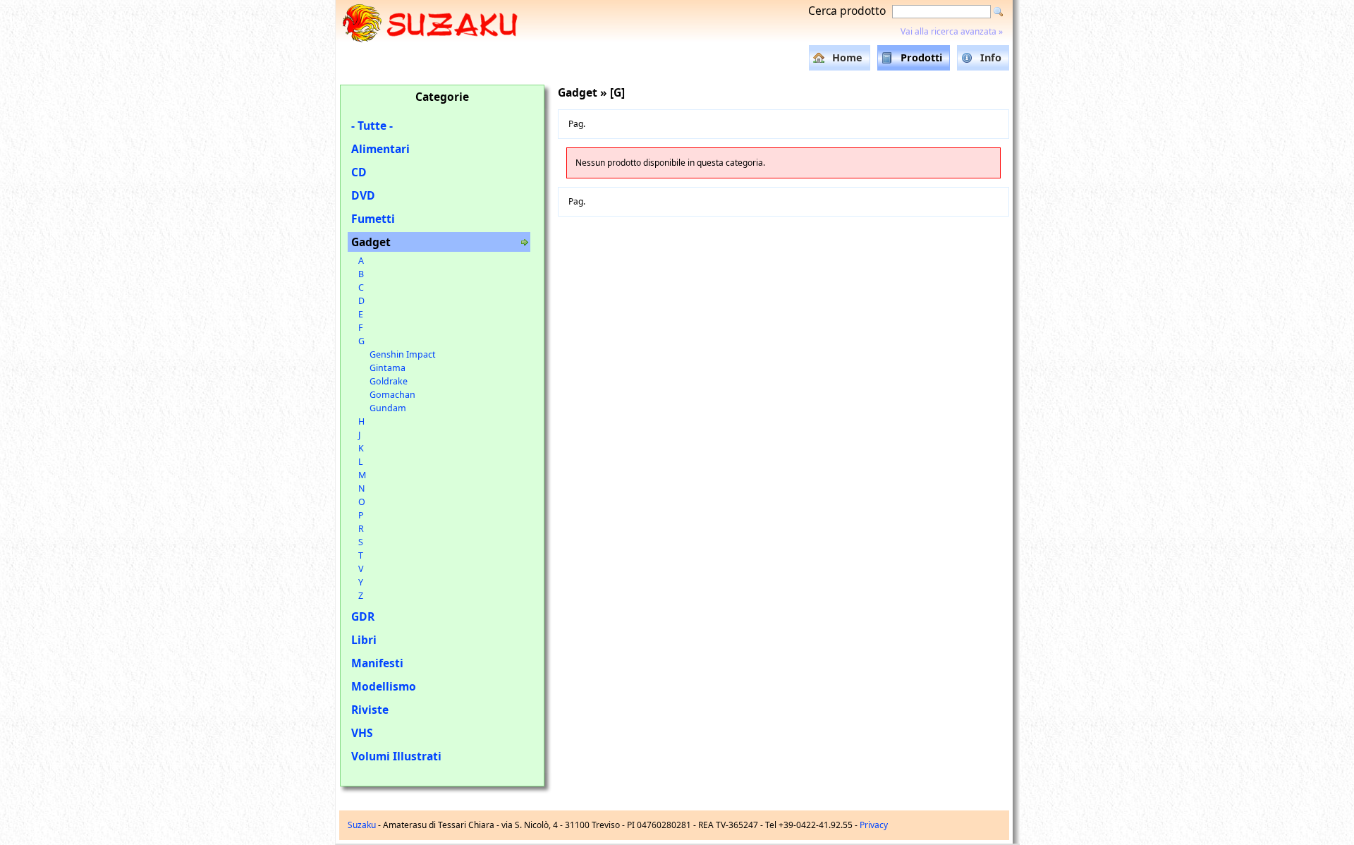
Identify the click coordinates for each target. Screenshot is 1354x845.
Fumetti (373, 218)
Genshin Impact (403, 354)
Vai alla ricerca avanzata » (952, 31)
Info (990, 57)
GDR (362, 616)
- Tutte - (372, 125)
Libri (364, 640)
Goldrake (389, 381)
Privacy (874, 825)
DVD (363, 195)
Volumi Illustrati (396, 756)
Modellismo (383, 686)
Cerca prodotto (847, 10)
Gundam (388, 408)
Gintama (387, 368)
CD (359, 172)
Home (847, 57)
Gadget (371, 242)
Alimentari (380, 149)
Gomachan (392, 395)
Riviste (370, 709)
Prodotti (921, 57)
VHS (362, 733)
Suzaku (362, 825)
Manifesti (377, 663)
